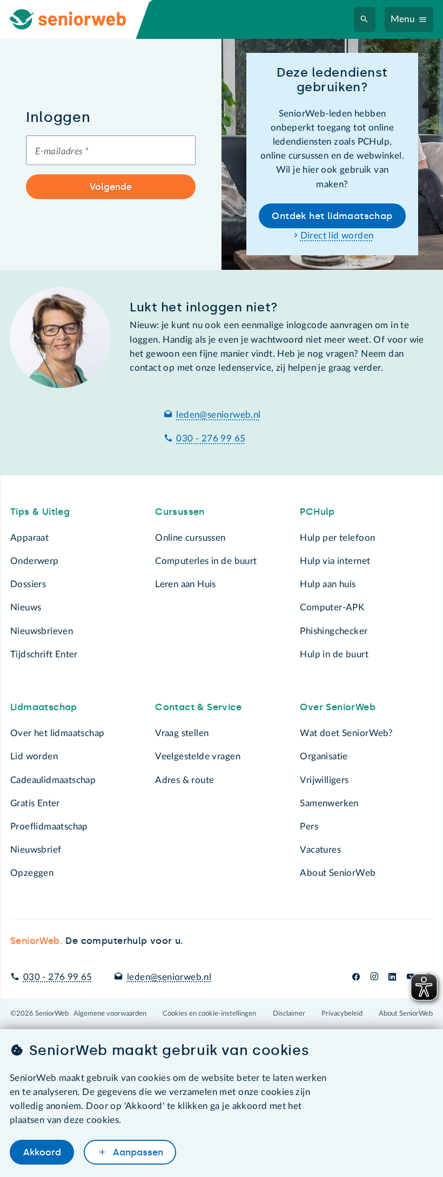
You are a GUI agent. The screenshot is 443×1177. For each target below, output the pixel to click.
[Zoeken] (364, 19)
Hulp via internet (335, 561)
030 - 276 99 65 (210, 438)
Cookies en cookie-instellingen (209, 1013)
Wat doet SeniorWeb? (346, 733)
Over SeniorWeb (337, 707)
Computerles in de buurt (206, 561)
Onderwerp (34, 561)
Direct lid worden (337, 235)
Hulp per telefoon (337, 537)
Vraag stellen (182, 733)
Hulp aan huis (327, 584)
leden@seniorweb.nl (218, 414)
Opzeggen (31, 872)
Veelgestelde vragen (197, 756)
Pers (309, 826)
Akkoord (42, 1152)
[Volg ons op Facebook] (356, 977)
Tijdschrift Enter (44, 654)
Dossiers (28, 584)
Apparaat (29, 537)
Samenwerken (329, 803)
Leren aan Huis (185, 584)
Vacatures (320, 849)
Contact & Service (198, 707)
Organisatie (323, 756)
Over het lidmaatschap (57, 733)
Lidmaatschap (43, 707)
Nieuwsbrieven (41, 631)
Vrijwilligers (324, 780)
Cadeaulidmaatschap (53, 780)
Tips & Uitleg (40, 511)
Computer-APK (332, 607)
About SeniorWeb (337, 872)
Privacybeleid (342, 1013)
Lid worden (34, 756)
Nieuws (25, 607)
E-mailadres (62, 151)
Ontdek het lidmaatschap (332, 215)
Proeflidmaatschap (49, 826)
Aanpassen (136, 1152)
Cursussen (180, 511)
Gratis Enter (35, 803)
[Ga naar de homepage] (77, 19)
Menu (403, 19)
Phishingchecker (333, 631)
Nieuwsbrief (35, 849)
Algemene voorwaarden (109, 1013)
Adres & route (184, 780)
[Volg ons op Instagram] (374, 977)
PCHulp (317, 511)
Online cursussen (190, 537)
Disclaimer (289, 1013)
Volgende (111, 186)
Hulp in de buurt (334, 654)
